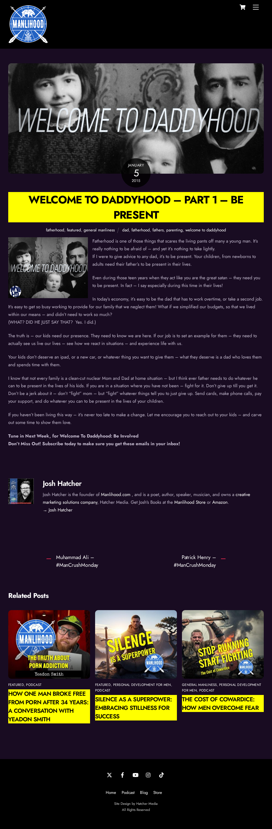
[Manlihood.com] (28, 41)
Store (157, 792)
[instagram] (148, 774)
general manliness (99, 230)
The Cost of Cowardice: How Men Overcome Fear (220, 703)
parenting (174, 230)
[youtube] (135, 774)
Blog (144, 792)
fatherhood (55, 230)
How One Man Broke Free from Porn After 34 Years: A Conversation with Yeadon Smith (48, 706)
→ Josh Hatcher (58, 510)
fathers (158, 230)
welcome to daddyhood (205, 230)
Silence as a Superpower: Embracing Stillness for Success (133, 707)
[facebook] (122, 774)
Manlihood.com (115, 494)
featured (74, 230)
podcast (33, 684)
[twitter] (109, 774)
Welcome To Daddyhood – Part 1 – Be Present (136, 207)
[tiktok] (161, 774)
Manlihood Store (190, 502)
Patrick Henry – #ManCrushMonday (195, 561)
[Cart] (242, 7)
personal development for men (142, 684)
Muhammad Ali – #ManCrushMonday (77, 561)
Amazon (220, 502)
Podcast (128, 792)
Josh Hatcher (62, 483)
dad (125, 230)
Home (111, 792)
